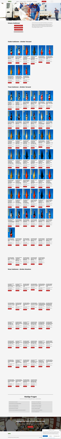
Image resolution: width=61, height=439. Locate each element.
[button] (59, 430)
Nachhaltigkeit (35, 1)
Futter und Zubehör (29, 1)
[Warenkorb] (52, 1)
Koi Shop (24, 1)
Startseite (17, 1)
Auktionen (21, 1)
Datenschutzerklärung (50, 437)
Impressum (54, 437)
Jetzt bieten (25, 63)
